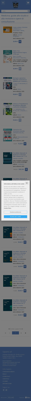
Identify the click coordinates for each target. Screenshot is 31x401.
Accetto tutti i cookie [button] (15, 216)
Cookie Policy (7, 208)
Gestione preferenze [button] (15, 212)
